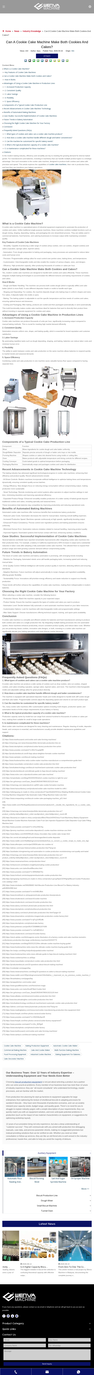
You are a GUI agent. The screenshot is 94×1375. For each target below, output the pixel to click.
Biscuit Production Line (47, 1195)
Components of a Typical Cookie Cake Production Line (25, 105)
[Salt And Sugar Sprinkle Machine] (58, 1167)
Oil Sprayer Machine (80, 1178)
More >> (85, 1188)
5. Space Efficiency (12, 101)
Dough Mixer (47, 1200)
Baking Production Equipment (37, 1046)
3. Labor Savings (11, 94)
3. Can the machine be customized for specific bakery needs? (29, 141)
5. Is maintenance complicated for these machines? (25, 148)
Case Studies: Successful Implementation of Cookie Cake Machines (30, 116)
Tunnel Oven (47, 1210)
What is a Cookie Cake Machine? (16, 69)
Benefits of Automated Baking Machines (20, 112)
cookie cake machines (57, 164)
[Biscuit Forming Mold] (36, 1167)
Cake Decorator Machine (14, 1059)
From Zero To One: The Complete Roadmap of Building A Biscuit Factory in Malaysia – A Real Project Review (66, 1267)
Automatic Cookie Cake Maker (65, 1046)
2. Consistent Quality (13, 90)
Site (72, 51)
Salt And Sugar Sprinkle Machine (58, 1180)
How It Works (10, 79)
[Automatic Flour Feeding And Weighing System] (15, 1167)
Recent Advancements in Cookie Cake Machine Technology (27, 108)
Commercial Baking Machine (15, 1050)
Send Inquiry (47, 1364)
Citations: (7, 152)
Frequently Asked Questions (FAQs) (18, 130)
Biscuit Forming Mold (37, 1180)
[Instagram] (16, 1316)
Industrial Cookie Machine (41, 1054)
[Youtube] (12, 1316)
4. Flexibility (9, 98)
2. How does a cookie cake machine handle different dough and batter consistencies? (38, 137)
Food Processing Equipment (15, 1054)
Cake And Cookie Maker (40, 1050)
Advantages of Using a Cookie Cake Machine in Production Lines (29, 83)
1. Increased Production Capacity (18, 87)
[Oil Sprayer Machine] (80, 1167)
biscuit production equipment (28, 1082)
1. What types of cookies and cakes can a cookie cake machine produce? (33, 134)
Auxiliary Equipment (47, 1153)
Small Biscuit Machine (47, 1205)
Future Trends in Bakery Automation (18, 119)
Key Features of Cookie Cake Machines (20, 72)
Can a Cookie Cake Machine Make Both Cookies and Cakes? (28, 76)
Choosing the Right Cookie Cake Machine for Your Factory (27, 123)
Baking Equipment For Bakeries (67, 1054)
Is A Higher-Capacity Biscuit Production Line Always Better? (28, 1267)
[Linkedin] (8, 1316)
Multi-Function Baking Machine (66, 1050)
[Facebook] (4, 1316)
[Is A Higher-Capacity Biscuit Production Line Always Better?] (32, 1260)
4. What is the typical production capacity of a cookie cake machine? (32, 145)
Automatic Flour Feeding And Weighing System (15, 1180)
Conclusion (8, 127)
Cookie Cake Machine (12, 1046)
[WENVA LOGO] (19, 1297)
